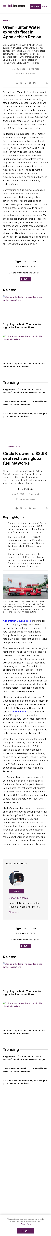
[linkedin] (21, 83)
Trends (6, 20)
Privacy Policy (26, 1224)
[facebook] (16, 83)
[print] (47, 83)
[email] (34, 83)
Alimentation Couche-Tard (17, 620)
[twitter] (25, 83)
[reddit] (30, 83)
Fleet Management (11, 447)
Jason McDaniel (26, 489)
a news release (18, 711)
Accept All (25, 1231)
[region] (25, 1225)
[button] (5, 6)
